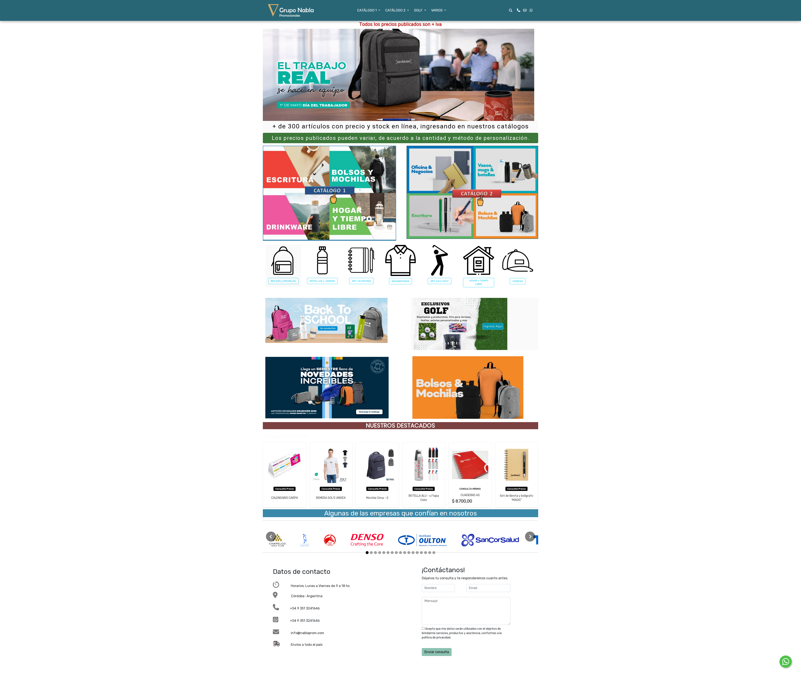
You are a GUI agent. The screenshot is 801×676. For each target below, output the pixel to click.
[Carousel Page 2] (371, 552)
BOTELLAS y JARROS (322, 281)
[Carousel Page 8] (396, 552)
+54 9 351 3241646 (299, 608)
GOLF (418, 10)
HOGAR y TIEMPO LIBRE (478, 282)
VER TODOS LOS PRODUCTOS (286, 437)
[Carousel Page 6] (388, 552)
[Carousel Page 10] (404, 552)
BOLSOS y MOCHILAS (283, 281)
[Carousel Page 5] (383, 552)
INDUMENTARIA (400, 281)
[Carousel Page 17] (433, 552)
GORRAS (518, 281)
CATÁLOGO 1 (367, 10)
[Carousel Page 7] (392, 552)
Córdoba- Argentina (300, 596)
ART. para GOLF (439, 281)
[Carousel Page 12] (413, 552)
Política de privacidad (466, 637)
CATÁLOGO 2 (395, 10)
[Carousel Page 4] (379, 552)
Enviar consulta (436, 652)
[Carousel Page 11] (408, 552)
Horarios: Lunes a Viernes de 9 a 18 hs (314, 586)
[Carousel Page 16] (429, 552)
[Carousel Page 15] (425, 552)
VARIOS (437, 10)
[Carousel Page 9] (400, 552)
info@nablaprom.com (301, 633)
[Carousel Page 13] (417, 552)
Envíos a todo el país (301, 645)
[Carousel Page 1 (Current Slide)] (367, 552)
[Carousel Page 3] (375, 552)
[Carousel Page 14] (421, 552)
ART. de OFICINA (361, 281)
